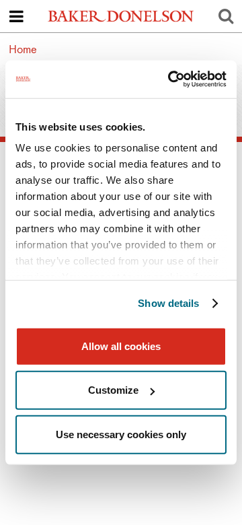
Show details (168, 303)
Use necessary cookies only (121, 434)
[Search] (226, 16)
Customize (113, 390)
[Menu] (16, 16)
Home (23, 49)
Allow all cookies (121, 345)
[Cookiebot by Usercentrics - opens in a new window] (171, 79)
